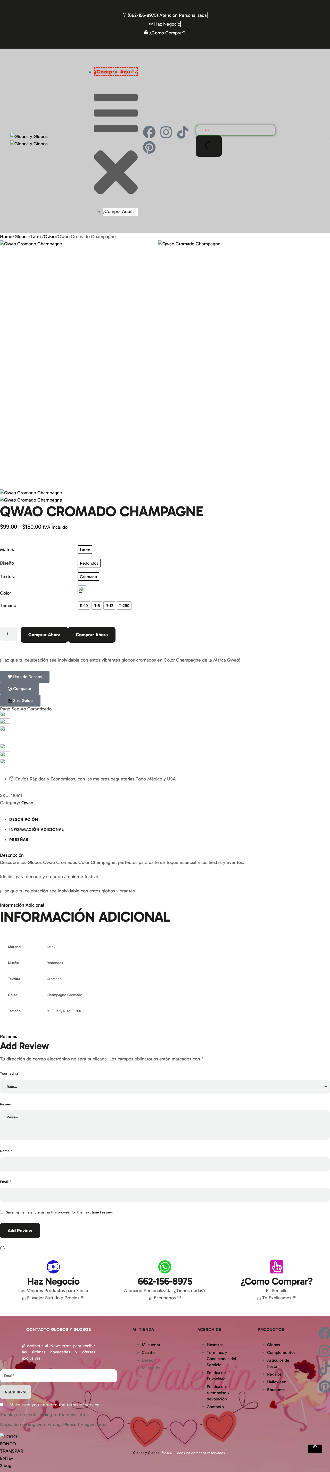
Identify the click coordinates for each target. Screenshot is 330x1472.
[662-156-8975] (164, 1266)
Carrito (148, 1352)
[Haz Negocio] (53, 1266)
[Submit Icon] (209, 146)
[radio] (85, 549)
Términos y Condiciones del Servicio (221, 1358)
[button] (20, 701)
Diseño (7, 563)
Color (5, 593)
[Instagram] (166, 132)
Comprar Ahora (44, 635)
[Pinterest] (149, 147)
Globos (21, 236)
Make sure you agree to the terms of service (54, 1405)
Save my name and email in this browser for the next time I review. (60, 1212)
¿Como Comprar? (277, 1281)
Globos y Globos (146, 1453)
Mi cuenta (151, 1344)
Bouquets (276, 1389)
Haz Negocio (53, 1281)
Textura (7, 576)
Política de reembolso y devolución (218, 1392)
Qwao (50, 236)
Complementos (281, 1352)
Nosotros (215, 1344)
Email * (5, 1182)
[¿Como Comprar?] (276, 1266)
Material (8, 549)
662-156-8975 (165, 1281)
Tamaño (8, 605)
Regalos (274, 1374)
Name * (6, 1151)
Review (6, 1104)
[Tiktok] (182, 132)
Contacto (215, 1406)
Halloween (276, 1381)
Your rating (9, 1073)
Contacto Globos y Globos (58, 1329)
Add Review (20, 1230)
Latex (36, 236)
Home (6, 236)
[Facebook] (149, 132)
